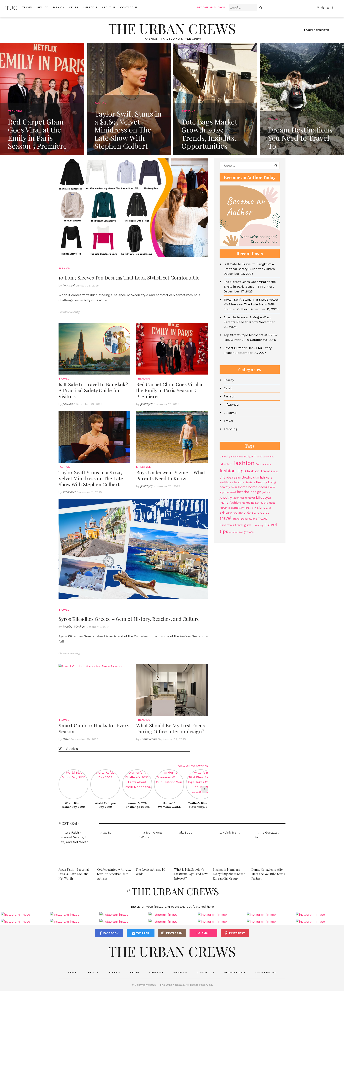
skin (254, 508)
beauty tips (237, 456)
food (275, 471)
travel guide (243, 525)
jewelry (226, 497)
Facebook (110, 933)
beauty (225, 456)
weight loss (246, 532)
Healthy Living (266, 482)
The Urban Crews (172, 28)
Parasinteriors (148, 739)
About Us (109, 7)
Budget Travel (253, 456)
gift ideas (227, 477)
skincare (264, 507)
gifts (238, 478)
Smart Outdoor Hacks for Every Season (94, 728)
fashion (244, 463)
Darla (66, 739)
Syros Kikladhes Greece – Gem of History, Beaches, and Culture (129, 618)
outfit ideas (267, 502)
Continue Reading (69, 312)
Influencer (232, 404)
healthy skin (228, 487)
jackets (266, 492)
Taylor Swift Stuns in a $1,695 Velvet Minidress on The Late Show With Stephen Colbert (91, 478)
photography (237, 508)
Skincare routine (231, 512)
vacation (233, 532)
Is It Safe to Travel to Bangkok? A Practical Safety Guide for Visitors (93, 390)
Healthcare (226, 482)
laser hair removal (244, 497)
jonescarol (69, 285)
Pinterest (237, 933)
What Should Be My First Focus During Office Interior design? (170, 728)
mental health (250, 502)
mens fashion (230, 502)
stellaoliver (69, 492)
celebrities (268, 456)
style (247, 512)
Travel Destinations (245, 518)
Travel (27, 7)
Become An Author (211, 7)
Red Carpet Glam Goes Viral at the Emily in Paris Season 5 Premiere (170, 390)
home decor (257, 487)
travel (226, 518)
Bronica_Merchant (74, 627)
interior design (249, 492)
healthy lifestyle (244, 482)
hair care (266, 477)
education (226, 464)
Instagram (174, 933)
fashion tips (233, 471)
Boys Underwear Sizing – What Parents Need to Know (170, 475)
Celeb (73, 7)
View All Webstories (193, 766)
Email (206, 933)
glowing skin (250, 477)
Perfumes (225, 508)
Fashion (58, 7)
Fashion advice (264, 464)
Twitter (142, 933)
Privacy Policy (234, 972)
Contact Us (129, 7)
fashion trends (259, 471)
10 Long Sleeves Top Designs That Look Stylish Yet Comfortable (129, 277)
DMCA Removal (265, 972)
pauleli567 (69, 404)
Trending (143, 378)
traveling (257, 525)
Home (242, 487)
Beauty (42, 7)
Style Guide (260, 512)
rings (248, 508)
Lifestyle (90, 7)
